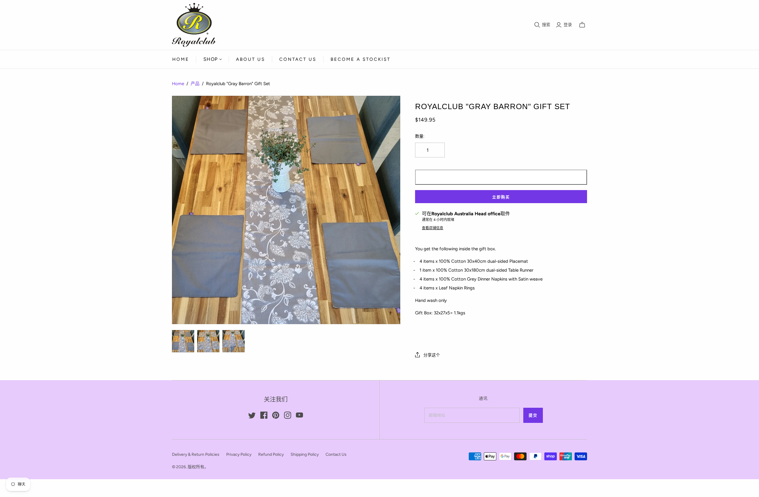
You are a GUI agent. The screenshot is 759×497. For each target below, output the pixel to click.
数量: (420, 136)
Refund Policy (271, 454)
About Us (250, 59)
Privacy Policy (238, 454)
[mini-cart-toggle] (582, 25)
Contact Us (297, 59)
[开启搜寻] (537, 25)
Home (180, 59)
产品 (195, 83)
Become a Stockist (360, 59)
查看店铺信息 (432, 228)
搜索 (546, 24)
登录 (568, 24)
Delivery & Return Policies (195, 454)
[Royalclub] (183, 341)
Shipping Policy (305, 454)
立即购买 (501, 197)
